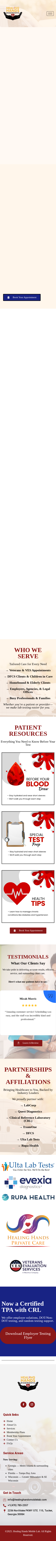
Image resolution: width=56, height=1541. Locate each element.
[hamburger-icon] (50, 13)
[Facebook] (23, 1404)
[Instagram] (32, 1404)
